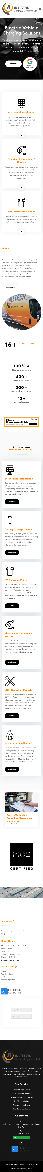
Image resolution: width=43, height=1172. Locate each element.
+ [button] (21, 135)
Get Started (13, 63)
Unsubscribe (25, 1138)
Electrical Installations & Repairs (21, 1097)
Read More (12, 501)
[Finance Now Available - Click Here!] (21, 422)
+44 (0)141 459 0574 (11, 960)
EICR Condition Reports (21, 1093)
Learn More (10, 287)
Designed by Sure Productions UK (21, 1168)
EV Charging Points (21, 1101)
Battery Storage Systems (22, 1089)
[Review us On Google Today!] (30, 64)
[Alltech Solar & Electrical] (20, 8)
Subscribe (17, 1138)
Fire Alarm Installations (21, 1105)
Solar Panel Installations (21, 1109)
